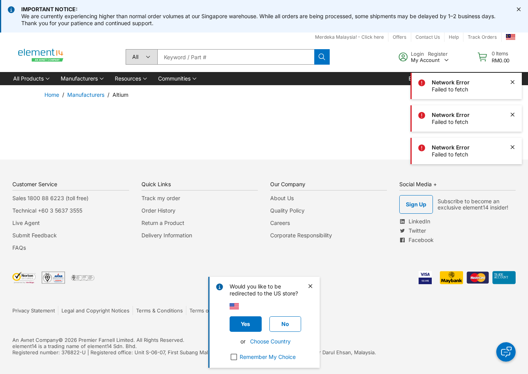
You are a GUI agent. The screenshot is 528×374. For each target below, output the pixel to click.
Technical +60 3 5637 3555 (47, 210)
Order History (158, 210)
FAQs (19, 247)
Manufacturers (85, 94)
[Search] (322, 57)
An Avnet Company (35, 340)
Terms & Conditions (159, 310)
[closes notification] (518, 9)
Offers (399, 37)
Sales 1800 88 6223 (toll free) (50, 198)
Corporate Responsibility (301, 235)
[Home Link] (41, 57)
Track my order (160, 198)
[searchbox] (235, 57)
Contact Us (428, 37)
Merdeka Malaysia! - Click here (349, 37)
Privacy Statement (33, 310)
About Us (282, 198)
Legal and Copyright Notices (95, 310)
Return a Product (162, 223)
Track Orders (482, 37)
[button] (31, 78)
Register (438, 54)
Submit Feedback (34, 235)
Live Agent (26, 223)
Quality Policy (287, 210)
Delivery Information (166, 235)
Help (454, 37)
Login (417, 54)
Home (51, 94)
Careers (280, 223)
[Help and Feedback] (506, 352)
